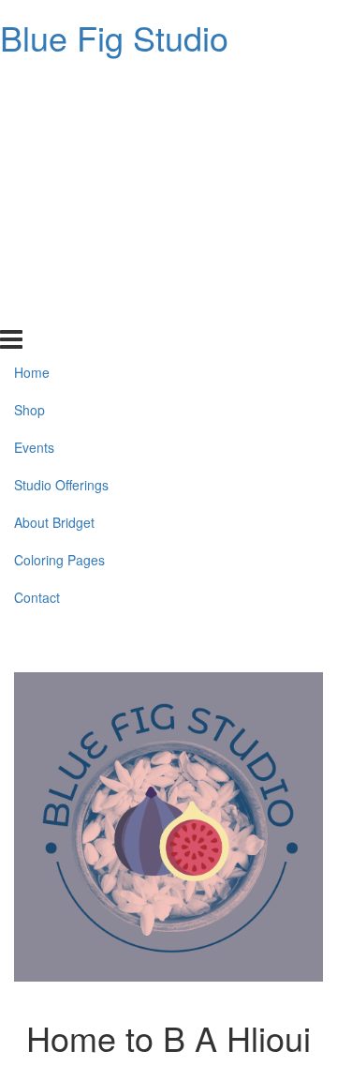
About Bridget (54, 234)
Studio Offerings (61, 197)
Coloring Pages (59, 272)
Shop (29, 122)
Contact (37, 309)
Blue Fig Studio (114, 37)
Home (32, 84)
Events (34, 159)
